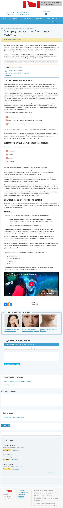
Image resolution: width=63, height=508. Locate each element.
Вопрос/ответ (10, 14)
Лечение (8, 75)
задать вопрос (30, 39)
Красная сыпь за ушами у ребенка (14, 417)
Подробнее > (16, 450)
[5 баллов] (37, 304)
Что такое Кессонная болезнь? (14, 70)
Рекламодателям (23, 492)
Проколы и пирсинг (51, 19)
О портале (21, 490)
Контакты (21, 496)
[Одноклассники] (8, 304)
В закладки (46, 11)
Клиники (54, 22)
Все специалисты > (53, 473)
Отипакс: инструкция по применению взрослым (17, 381)
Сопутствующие (15, 19)
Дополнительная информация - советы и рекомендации (21, 28)
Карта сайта (22, 497)
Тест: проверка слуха (23, 14)
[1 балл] (32, 304)
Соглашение (22, 494)
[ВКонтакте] (5, 304)
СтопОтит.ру (4, 28)
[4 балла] (36, 304)
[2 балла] (33, 304)
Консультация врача (23, 12)
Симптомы (28, 19)
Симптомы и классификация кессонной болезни (19, 72)
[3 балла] (34, 304)
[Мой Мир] (11, 304)
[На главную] (31, 4)
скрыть (20, 67)
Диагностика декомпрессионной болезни (17, 73)
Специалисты (10, 12)
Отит (4, 19)
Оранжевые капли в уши (11, 385)
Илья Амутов (11, 39)
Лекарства (39, 19)
